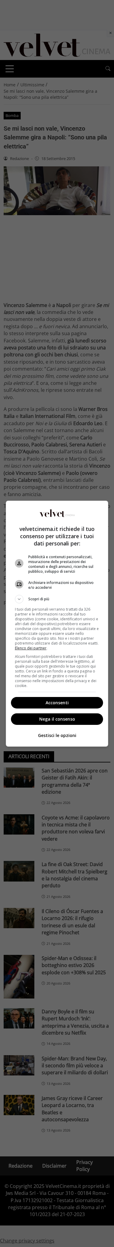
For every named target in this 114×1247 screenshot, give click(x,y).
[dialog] (57, 624)
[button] (57, 599)
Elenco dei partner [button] (31, 648)
